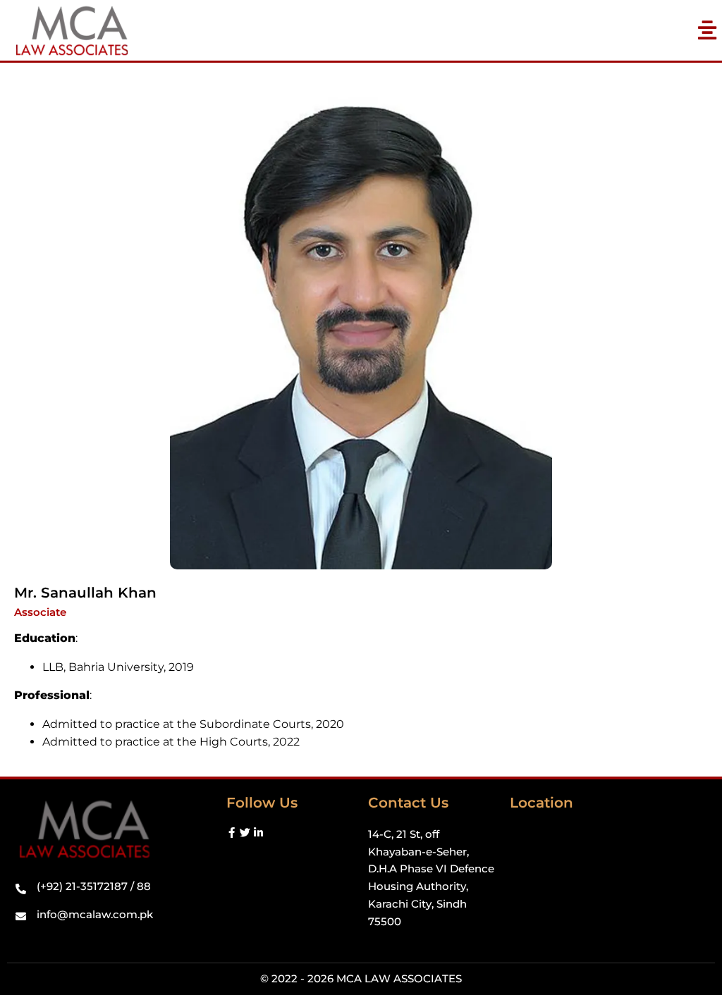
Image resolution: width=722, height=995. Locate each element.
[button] (707, 31)
